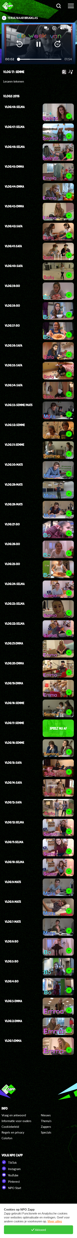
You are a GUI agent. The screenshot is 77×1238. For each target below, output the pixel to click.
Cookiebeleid (10, 1126)
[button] (19, 44)
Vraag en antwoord (14, 1115)
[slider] (39, 59)
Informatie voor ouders (16, 1121)
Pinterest (13, 1181)
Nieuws (46, 1115)
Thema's (46, 1121)
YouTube (12, 1175)
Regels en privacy (13, 1132)
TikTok (12, 1162)
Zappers (46, 1126)
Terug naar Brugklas (23, 18)
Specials (46, 1132)
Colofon (7, 1138)
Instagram (14, 1169)
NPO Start (14, 1188)
